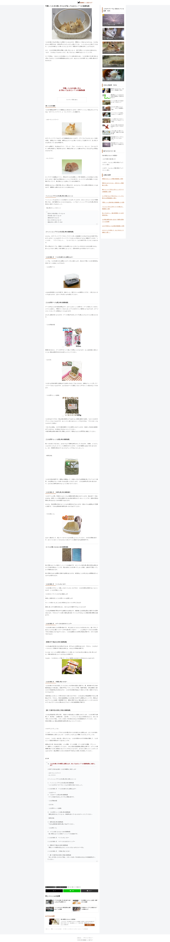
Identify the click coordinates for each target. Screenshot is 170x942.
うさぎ (70, 887)
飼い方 (79, 887)
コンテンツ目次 (70, 99)
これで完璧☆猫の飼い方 (109, 159)
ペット (74, 887)
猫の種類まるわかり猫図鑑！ (110, 155)
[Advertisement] (71, 72)
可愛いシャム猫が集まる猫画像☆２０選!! (113, 202)
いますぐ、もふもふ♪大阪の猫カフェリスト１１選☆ (112, 169)
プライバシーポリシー (88, 937)
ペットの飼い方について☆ (61, 887)
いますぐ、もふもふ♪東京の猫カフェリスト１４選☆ (112, 163)
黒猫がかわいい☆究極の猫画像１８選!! (112, 178)
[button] (89, 890)
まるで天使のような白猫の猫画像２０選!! (113, 226)
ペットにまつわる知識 (51, 887)
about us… (79, 937)
